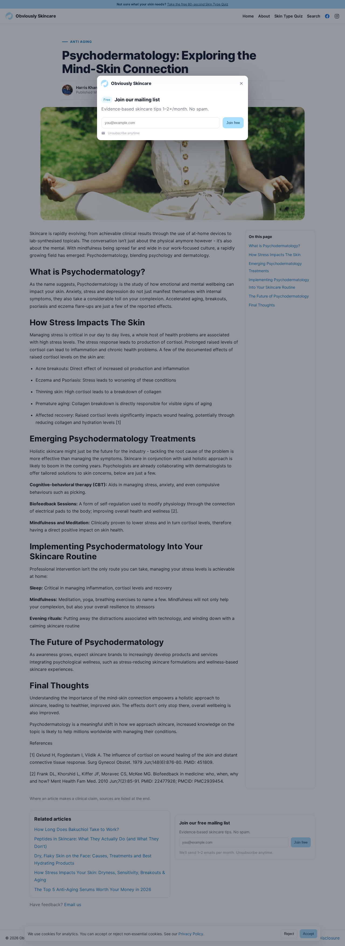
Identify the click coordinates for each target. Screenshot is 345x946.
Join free (233, 123)
